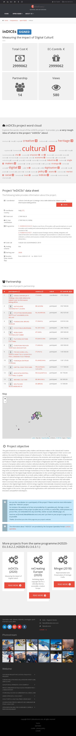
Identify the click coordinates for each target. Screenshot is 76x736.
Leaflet (33, 438)
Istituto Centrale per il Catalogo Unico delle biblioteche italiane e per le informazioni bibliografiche (19, 298)
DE (38, 384)
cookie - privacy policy (38, 728)
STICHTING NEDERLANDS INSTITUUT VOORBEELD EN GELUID (20, 315)
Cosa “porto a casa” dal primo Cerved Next (16, 699)
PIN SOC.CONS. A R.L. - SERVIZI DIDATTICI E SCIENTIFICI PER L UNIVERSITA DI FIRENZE (20, 354)
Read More (13, 585)
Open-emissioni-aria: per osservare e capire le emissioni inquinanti (17, 708)
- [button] (5, 401)
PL (40, 360)
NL (40, 313)
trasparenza (14, 20)
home (6, 14)
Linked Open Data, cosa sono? (12, 696)
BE (39, 306)
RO (41, 373)
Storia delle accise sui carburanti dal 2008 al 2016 (19, 693)
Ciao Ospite (56, 2)
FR (40, 368)
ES (40, 339)
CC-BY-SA (58, 438)
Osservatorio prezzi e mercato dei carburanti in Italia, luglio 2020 (18, 703)
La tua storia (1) (68, 2)
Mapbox (69, 438)
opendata (38, 726)
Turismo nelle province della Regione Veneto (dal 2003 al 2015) (19, 681)
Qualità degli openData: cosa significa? (15, 685)
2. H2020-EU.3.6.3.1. (25, 232)
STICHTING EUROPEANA (22, 328)
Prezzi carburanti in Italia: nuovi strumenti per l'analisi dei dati (18, 689)
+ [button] (5, 398)
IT (38, 295)
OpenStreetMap (45, 438)
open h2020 (23, 20)
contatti (38, 731)
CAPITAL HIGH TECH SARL (23, 367)
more (64, 205)
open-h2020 (17, 14)
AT (38, 332)
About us (28, 14)
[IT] (23, 210)
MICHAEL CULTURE (20, 380)
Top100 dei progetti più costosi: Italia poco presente (16, 675)
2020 (20, 252)
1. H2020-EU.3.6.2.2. (25, 226)
